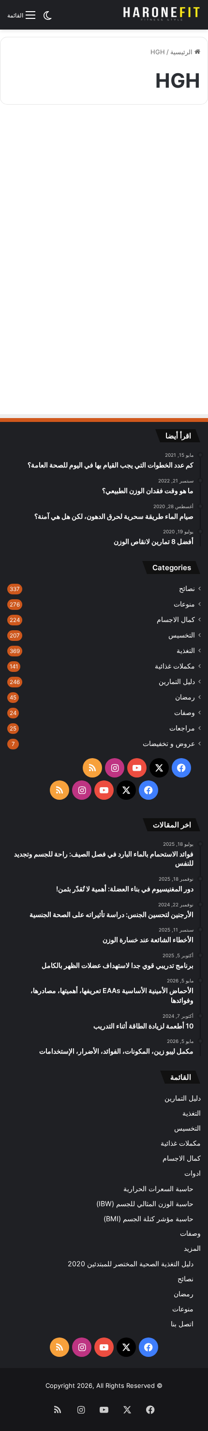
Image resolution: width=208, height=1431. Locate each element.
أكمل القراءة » (165, 364)
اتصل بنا (182, 1324)
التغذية (186, 650)
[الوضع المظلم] (47, 19)
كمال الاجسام (170, 136)
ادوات (192, 1173)
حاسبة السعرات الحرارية (158, 1188)
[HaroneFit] (162, 15)
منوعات (184, 604)
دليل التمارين (177, 681)
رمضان (185, 697)
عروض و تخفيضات (169, 743)
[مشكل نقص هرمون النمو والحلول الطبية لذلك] (104, 259)
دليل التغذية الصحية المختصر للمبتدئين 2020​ (130, 1264)
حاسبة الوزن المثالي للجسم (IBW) (144, 1203)
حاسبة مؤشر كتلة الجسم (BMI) (148, 1218)
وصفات (184, 712)
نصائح (187, 588)
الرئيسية (182, 52)
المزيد (192, 1248)
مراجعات (182, 728)
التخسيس (181, 635)
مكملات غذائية (175, 666)
